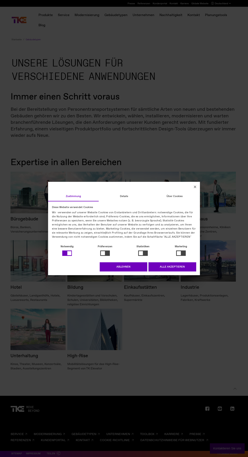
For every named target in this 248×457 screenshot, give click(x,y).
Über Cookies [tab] (175, 196)
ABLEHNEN (123, 267)
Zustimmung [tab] (73, 196)
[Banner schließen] (195, 187)
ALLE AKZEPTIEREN (172, 267)
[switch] (105, 253)
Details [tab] (124, 196)
